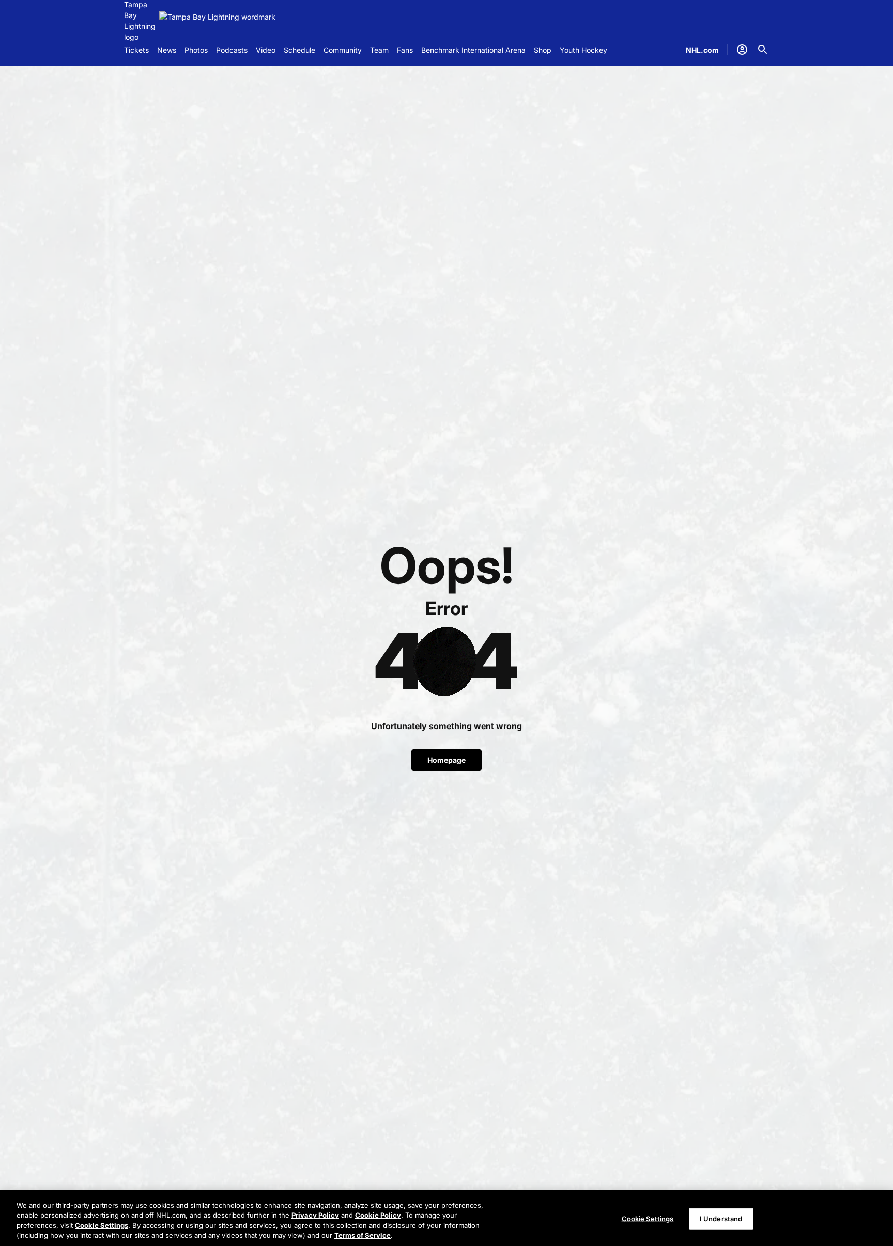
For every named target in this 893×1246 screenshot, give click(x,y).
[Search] (763, 49)
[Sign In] (742, 49)
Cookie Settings (101, 1225)
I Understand (721, 1219)
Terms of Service (362, 1235)
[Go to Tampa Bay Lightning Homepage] (217, 16)
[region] (446, 1218)
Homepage (446, 759)
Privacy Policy (315, 1215)
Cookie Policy (378, 1215)
